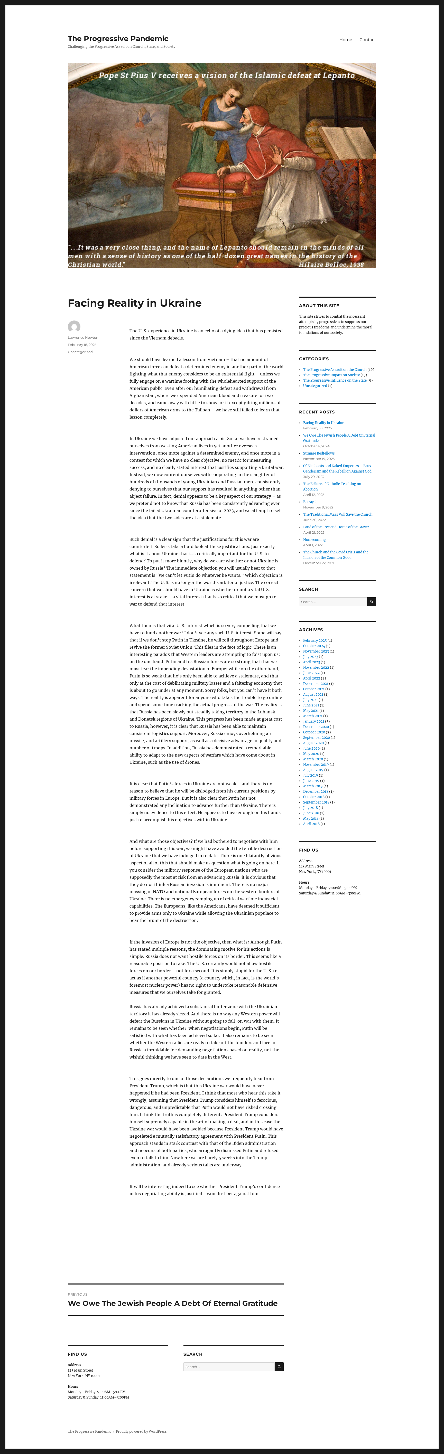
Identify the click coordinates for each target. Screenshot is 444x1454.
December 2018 (315, 791)
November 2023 (316, 651)
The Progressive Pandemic (118, 38)
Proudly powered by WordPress (141, 1431)
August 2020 (313, 743)
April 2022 (311, 678)
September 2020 (316, 737)
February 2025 (315, 640)
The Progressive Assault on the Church (335, 369)
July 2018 (310, 808)
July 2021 (310, 700)
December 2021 (315, 684)
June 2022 (311, 673)
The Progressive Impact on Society (331, 375)
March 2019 (313, 786)
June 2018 (311, 813)
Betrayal (310, 502)
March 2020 (313, 759)
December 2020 (316, 727)
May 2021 (311, 711)
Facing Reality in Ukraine (323, 423)
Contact (367, 39)
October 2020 (314, 732)
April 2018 (311, 824)
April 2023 (311, 662)
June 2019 (311, 781)
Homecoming (314, 539)
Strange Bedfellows (319, 453)
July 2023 (310, 657)
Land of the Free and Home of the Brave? (336, 527)
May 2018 (311, 818)
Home (345, 39)
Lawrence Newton (83, 337)
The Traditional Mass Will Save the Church (338, 514)
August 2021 (313, 694)
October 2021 (314, 689)
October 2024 (314, 646)
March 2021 (312, 716)
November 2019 (316, 764)
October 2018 (314, 797)
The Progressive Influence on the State (335, 380)
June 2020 (311, 748)
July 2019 (310, 775)
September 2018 (316, 802)
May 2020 (311, 754)
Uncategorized (80, 352)
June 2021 (311, 705)
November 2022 (316, 667)
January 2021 (313, 721)
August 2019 (313, 770)
